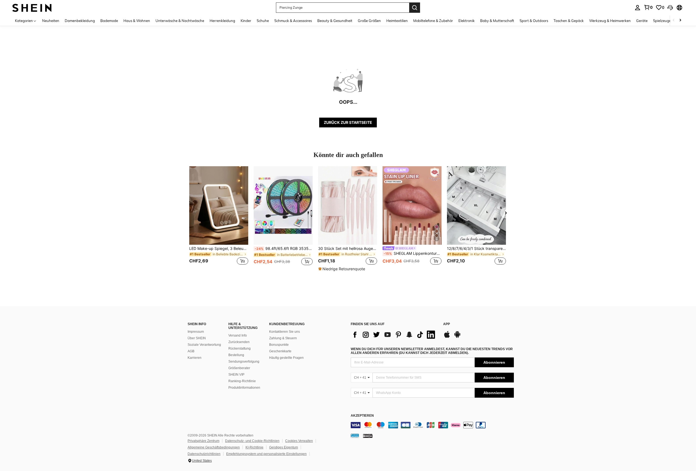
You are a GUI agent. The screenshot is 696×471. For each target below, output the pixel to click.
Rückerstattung (239, 348)
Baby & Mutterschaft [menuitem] (497, 20)
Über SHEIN (197, 338)
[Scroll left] (674, 20)
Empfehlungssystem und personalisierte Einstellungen (266, 454)
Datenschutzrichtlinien (204, 454)
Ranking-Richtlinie (242, 381)
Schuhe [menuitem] (263, 20)
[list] (394, 335)
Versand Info (237, 335)
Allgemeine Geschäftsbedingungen (214, 447)
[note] (342, 269)
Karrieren (194, 358)
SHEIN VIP (236, 374)
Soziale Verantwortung (204, 345)
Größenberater (239, 368)
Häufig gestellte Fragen (286, 358)
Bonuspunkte (279, 345)
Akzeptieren (362, 415)
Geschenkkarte (280, 351)
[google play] (457, 337)
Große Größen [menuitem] (369, 20)
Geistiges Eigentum (283, 447)
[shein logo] (32, 7)
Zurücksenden (239, 342)
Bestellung (236, 355)
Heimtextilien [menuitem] (397, 20)
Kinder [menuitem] (246, 20)
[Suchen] (414, 7)
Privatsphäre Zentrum (203, 441)
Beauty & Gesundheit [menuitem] (334, 20)
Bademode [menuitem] (109, 20)
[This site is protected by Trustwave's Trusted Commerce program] (355, 436)
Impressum (196, 332)
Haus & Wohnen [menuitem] (136, 20)
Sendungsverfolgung (243, 361)
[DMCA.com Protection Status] (367, 436)
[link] (648, 7)
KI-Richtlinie (254, 447)
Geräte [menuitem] (642, 20)
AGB (191, 351)
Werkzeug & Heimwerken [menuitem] (610, 20)
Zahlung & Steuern (283, 338)
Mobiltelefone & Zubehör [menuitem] (433, 20)
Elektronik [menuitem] (466, 20)
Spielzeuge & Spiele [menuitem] (669, 20)
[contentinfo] (432, 425)
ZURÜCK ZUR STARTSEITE (348, 122)
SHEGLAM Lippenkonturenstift (413, 253)
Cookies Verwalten (299, 441)
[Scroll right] (680, 20)
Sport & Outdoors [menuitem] (534, 20)
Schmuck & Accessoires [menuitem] (293, 20)
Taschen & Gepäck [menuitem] (569, 20)
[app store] (447, 337)
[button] (670, 7)
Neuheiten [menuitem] (50, 20)
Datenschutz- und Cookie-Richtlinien (252, 441)
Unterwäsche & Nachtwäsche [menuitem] (180, 20)
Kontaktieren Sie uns (284, 332)
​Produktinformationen (244, 388)
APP (446, 324)
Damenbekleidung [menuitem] (80, 20)
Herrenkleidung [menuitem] (222, 20)
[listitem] (218, 218)
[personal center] (637, 7)
